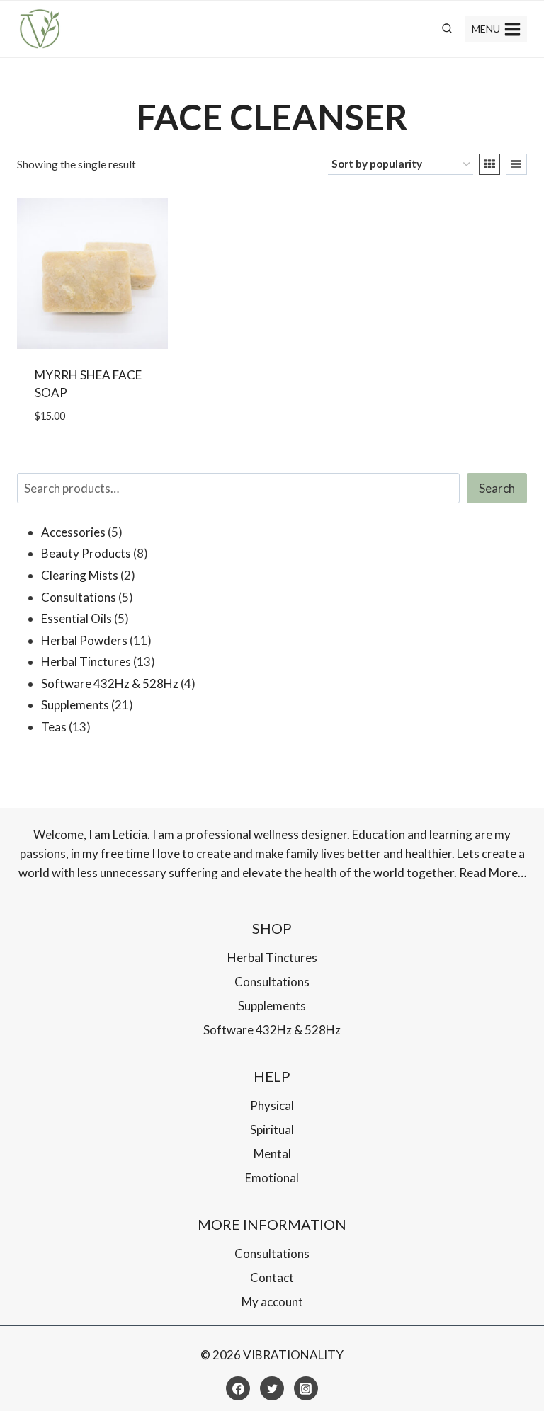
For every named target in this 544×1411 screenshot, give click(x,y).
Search (497, 488)
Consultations (272, 981)
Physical (272, 1105)
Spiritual (272, 1129)
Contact (272, 1277)
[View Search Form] (447, 29)
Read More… (492, 872)
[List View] (516, 164)
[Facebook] (238, 1388)
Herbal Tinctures (272, 957)
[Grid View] (489, 164)
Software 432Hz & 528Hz (272, 1029)
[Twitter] (272, 1388)
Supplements (272, 1005)
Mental (272, 1153)
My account (272, 1301)
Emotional (272, 1177)
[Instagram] (306, 1388)
